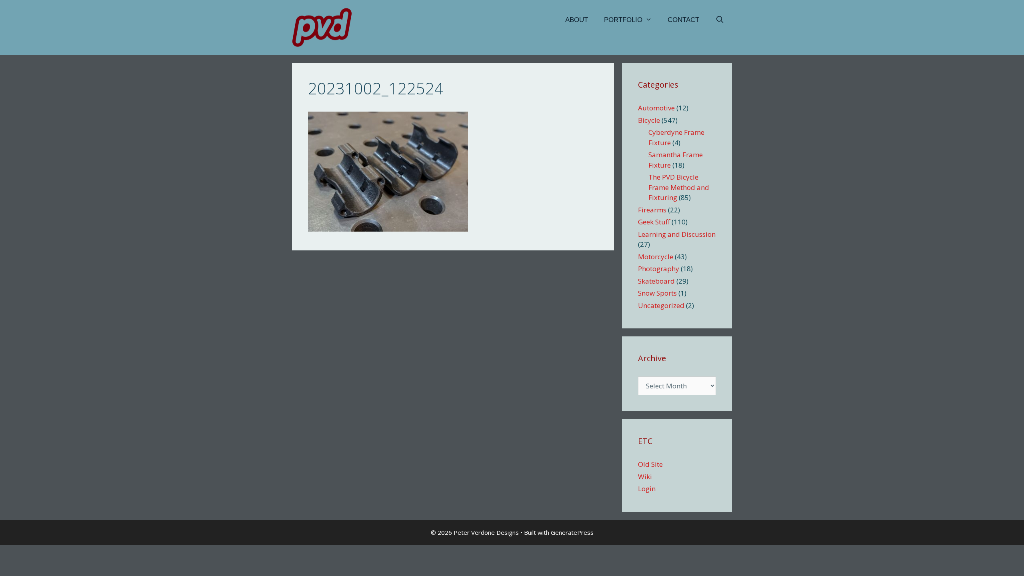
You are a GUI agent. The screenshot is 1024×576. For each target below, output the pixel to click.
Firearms (652, 209)
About (576, 20)
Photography (658, 268)
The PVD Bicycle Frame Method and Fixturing (678, 187)
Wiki (645, 476)
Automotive (656, 107)
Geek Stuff (654, 221)
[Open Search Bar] (719, 20)
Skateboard (656, 281)
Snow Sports (657, 293)
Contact (683, 20)
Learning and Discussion (677, 234)
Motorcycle (655, 256)
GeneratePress (572, 532)
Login (647, 488)
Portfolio (623, 20)
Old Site (650, 464)
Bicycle (649, 120)
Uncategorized (661, 305)
